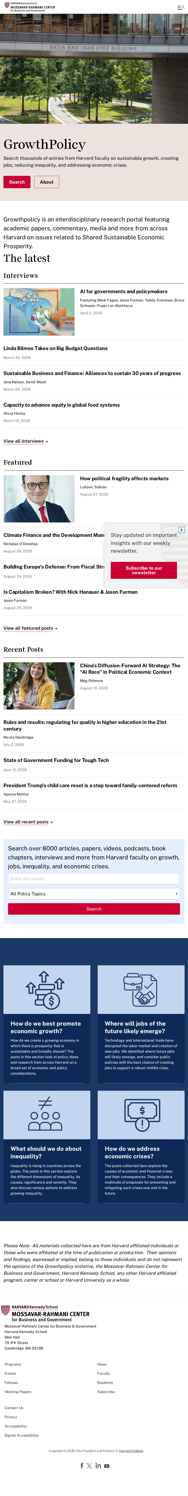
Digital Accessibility (22, 1435)
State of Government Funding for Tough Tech (56, 760)
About (46, 182)
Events (10, 1373)
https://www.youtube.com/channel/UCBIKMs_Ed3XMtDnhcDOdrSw (107, 1466)
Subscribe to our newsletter (144, 570)
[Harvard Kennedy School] (31, 7)
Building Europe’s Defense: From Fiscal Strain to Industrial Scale (78, 567)
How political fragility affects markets (124, 478)
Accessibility (16, 1426)
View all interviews (23, 441)
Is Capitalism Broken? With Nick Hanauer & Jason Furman (70, 592)
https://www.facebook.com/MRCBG (82, 1465)
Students (105, 1382)
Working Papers (18, 1392)
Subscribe (106, 1392)
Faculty (103, 1373)
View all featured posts (28, 628)
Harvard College (131, 1451)
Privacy (11, 1417)
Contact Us (14, 1408)
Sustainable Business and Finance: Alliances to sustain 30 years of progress (92, 373)
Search (17, 182)
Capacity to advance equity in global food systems (61, 405)
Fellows (11, 1382)
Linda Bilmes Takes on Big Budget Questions (55, 348)
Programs (13, 1364)
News (102, 1364)
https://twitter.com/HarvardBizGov (90, 1466)
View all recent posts (25, 822)
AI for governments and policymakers (124, 291)
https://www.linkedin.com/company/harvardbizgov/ (98, 1465)
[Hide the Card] (181, 530)
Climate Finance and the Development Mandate (58, 535)
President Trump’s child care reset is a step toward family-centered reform (90, 785)
